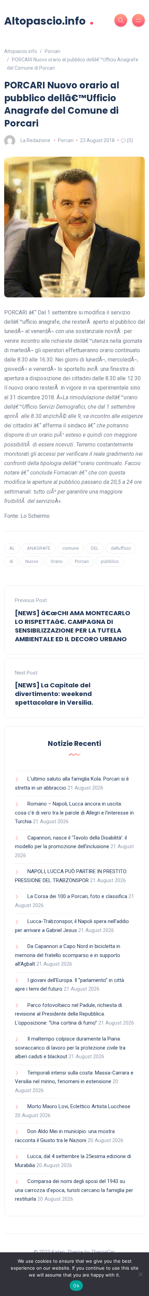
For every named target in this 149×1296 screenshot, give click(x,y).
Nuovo (31, 561)
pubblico (110, 561)
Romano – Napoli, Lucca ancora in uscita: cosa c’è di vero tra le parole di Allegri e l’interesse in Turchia (74, 813)
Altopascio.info (49, 20)
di (11, 561)
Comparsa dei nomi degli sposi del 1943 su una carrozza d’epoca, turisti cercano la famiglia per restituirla (74, 1190)
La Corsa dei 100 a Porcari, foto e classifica (77, 896)
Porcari (65, 140)
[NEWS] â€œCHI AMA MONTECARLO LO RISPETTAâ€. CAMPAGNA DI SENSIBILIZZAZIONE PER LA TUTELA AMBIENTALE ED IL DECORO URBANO (72, 626)
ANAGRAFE (38, 548)
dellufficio (121, 548)
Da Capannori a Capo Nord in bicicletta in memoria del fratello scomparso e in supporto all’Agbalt (67, 955)
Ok (76, 1285)
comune (70, 548)
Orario (57, 561)
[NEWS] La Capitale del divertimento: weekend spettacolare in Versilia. (54, 694)
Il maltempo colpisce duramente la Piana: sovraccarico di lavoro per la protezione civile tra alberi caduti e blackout (70, 1048)
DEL (95, 548)
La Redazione (35, 140)
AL (12, 548)
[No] (140, 1274)
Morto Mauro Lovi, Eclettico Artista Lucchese (78, 1106)
